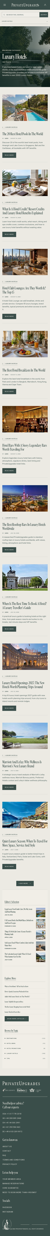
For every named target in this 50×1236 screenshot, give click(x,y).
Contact (7, 1151)
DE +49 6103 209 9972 (12, 1131)
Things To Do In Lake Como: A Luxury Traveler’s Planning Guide (18, 933)
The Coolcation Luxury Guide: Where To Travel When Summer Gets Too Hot (18, 955)
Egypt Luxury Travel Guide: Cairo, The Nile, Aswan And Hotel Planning (18, 910)
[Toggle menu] (4, 5)
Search (44, 15)
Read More (9, 155)
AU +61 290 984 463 (11, 1127)
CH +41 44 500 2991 (11, 1123)
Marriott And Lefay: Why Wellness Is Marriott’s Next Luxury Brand (22, 763)
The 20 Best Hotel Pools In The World (22, 133)
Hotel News (11, 1043)
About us (7, 1146)
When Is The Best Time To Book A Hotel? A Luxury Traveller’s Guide (24, 605)
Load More (23, 883)
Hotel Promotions (14, 1048)
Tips (8, 1058)
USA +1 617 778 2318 (12, 1114)
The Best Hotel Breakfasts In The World (23, 370)
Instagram (8, 1212)
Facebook (7, 1207)
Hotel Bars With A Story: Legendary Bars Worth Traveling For (24, 447)
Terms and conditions (14, 1160)
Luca (6, 138)
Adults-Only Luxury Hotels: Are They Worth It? (17, 996)
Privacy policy (10, 1164)
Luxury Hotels (12, 1053)
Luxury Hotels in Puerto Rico (12, 1012)
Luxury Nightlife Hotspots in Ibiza (14, 1002)
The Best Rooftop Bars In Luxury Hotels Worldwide (24, 526)
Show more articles (16, 1019)
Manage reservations (13, 1183)
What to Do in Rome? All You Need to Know (16, 986)
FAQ (4, 1155)
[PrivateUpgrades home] (21, 1083)
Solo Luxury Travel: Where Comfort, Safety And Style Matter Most (19, 944)
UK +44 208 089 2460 (12, 1118)
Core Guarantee (11, 1188)
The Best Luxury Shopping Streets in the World (17, 1007)
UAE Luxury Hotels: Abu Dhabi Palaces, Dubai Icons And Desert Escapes (19, 921)
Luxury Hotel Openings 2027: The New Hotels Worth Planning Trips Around (23, 684)
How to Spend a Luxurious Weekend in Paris (16, 991)
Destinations (12, 1038)
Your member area (12, 1179)
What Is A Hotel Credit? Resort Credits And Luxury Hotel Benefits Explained (23, 211)
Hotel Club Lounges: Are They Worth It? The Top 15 (24, 290)
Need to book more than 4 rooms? (20, 1192)
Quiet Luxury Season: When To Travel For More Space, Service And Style (25, 843)
